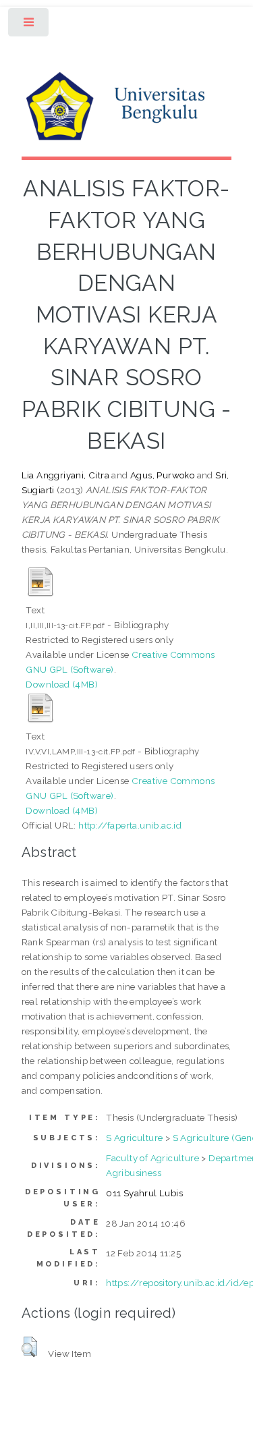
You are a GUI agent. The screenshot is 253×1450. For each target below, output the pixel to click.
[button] (29, 1347)
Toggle (29, 25)
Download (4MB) (62, 684)
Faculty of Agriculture (152, 1157)
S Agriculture (134, 1137)
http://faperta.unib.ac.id (129, 825)
